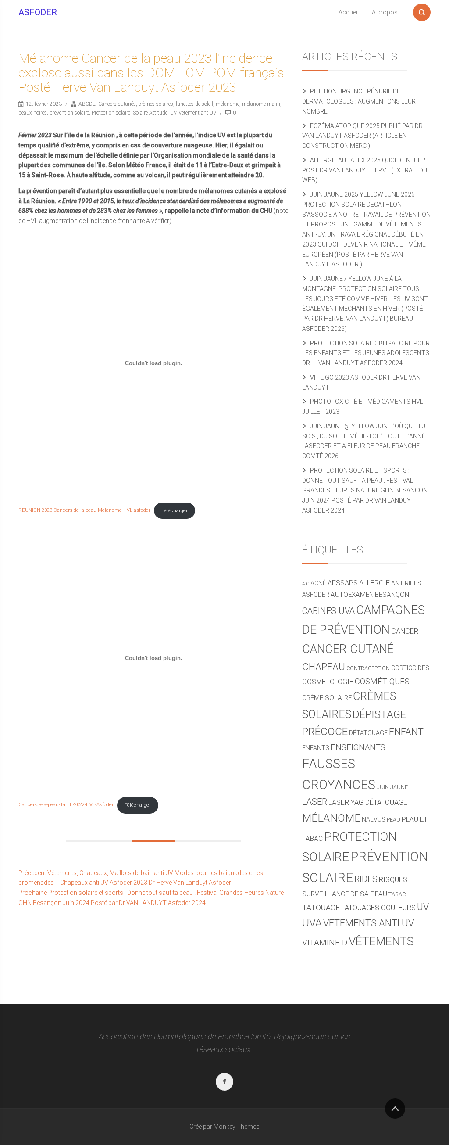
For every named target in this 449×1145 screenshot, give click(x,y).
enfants (315, 747)
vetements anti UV (368, 923)
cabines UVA (328, 611)
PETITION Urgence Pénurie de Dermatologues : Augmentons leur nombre (359, 101)
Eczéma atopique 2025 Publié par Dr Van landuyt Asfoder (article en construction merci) (362, 136)
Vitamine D (324, 942)
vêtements (381, 941)
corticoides (410, 667)
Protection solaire (111, 113)
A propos (385, 12)
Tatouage (321, 907)
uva (312, 923)
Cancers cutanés (117, 104)
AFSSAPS (343, 583)
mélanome (227, 104)
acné (318, 583)
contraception (368, 668)
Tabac (397, 894)
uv (423, 906)
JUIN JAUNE (392, 787)
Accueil (349, 12)
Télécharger (174, 510)
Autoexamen (352, 595)
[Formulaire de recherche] (422, 10)
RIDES (366, 879)
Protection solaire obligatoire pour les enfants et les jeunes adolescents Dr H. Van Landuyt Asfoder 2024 (366, 353)
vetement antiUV (197, 113)
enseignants (358, 747)
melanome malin (261, 104)
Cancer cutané (348, 649)
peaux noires (32, 113)
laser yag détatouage (367, 802)
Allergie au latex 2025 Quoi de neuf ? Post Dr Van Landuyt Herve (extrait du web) (364, 170)
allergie (374, 583)
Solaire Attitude (150, 113)
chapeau (323, 666)
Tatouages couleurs (378, 908)
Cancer (404, 631)
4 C (305, 584)
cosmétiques (382, 681)
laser (314, 802)
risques (393, 880)
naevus (373, 819)
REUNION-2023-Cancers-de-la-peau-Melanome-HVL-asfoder (84, 510)
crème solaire (327, 698)
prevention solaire (69, 113)
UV (173, 113)
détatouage (368, 732)
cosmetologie (327, 682)
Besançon (392, 595)
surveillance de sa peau (344, 894)
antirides (406, 583)
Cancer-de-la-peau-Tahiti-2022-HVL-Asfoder (66, 805)
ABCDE (87, 104)
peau (393, 819)
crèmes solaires (156, 104)
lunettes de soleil (194, 104)
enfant (406, 731)
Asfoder (315, 594)
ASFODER (37, 12)
